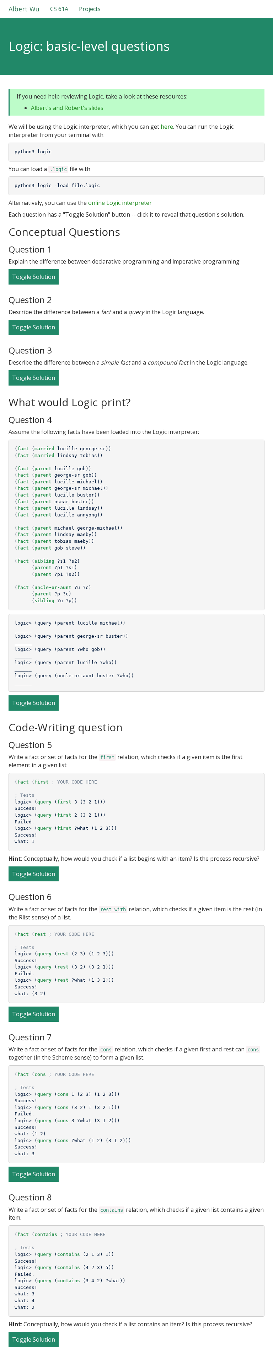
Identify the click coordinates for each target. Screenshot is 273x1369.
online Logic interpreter (120, 203)
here (167, 127)
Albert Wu (24, 9)
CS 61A (59, 9)
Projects (90, 9)
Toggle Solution (33, 277)
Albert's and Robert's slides (67, 108)
